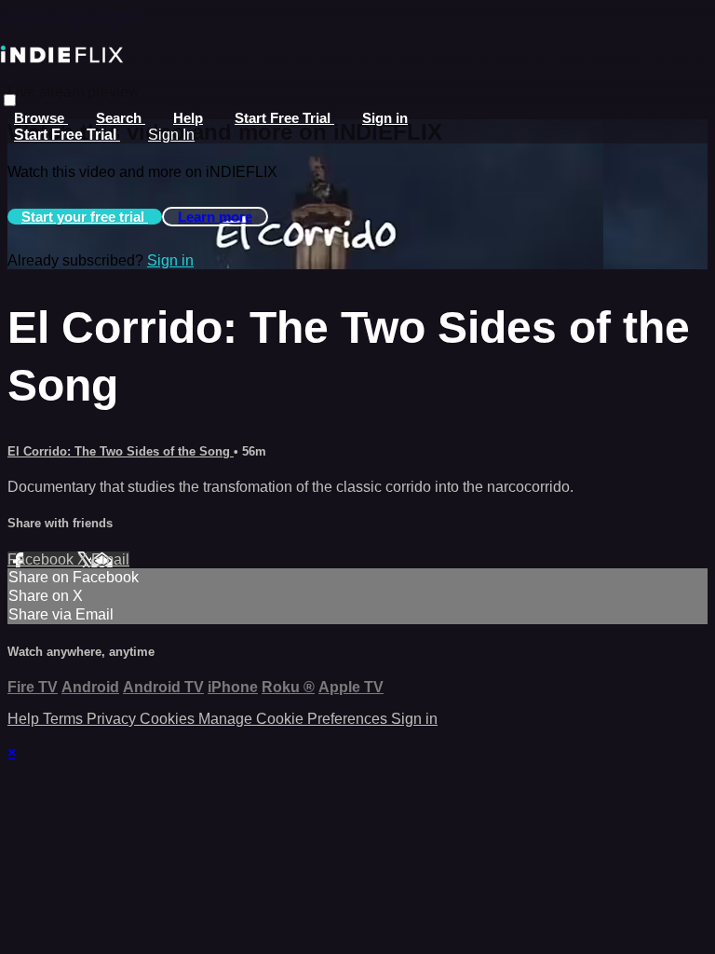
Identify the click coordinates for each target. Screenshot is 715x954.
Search (120, 118)
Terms (65, 719)
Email (110, 559)
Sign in (385, 118)
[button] (10, 100)
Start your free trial (84, 217)
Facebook (42, 559)
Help (188, 118)
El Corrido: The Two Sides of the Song (120, 451)
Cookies (169, 719)
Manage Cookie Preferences (294, 719)
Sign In (171, 135)
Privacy (113, 719)
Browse (41, 118)
